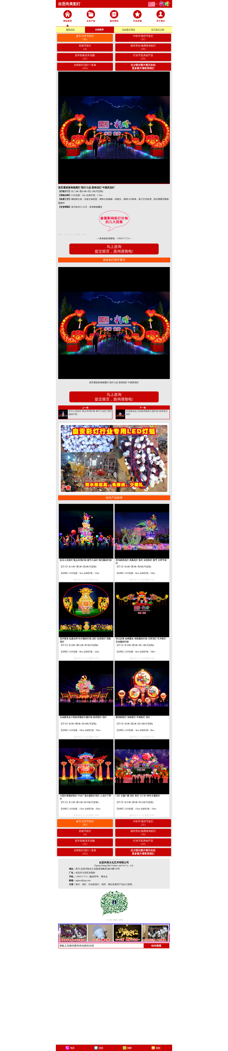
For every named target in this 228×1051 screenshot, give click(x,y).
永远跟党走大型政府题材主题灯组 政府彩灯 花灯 (83, 717)
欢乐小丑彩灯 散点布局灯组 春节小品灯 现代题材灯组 (86, 560)
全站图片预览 (128, 29)
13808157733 (123, 238)
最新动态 (70, 29)
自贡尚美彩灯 (69, 4)
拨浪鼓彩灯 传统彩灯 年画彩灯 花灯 (133, 717)
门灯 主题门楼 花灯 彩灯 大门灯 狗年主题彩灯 (138, 796)
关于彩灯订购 (157, 29)
